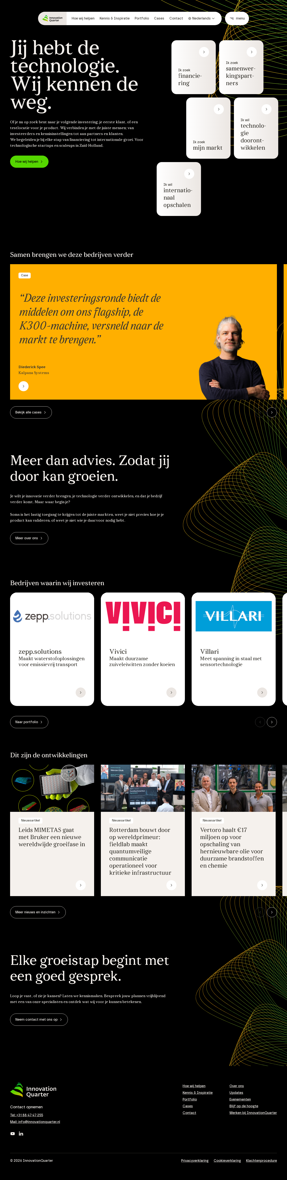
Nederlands (201, 18)
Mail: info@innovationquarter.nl (35, 1122)
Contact (176, 18)
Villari (209, 652)
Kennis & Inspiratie (115, 18)
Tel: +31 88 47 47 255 (26, 1115)
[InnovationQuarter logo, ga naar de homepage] (33, 1090)
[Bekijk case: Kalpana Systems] (23, 386)
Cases (159, 18)
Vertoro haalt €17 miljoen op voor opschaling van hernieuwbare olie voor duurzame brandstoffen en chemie (232, 848)
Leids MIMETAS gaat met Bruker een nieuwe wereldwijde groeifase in (51, 838)
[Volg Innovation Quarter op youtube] (12, 1133)
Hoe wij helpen (83, 18)
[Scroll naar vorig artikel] (260, 412)
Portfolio (142, 18)
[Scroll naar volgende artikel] (272, 412)
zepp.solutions (40, 652)
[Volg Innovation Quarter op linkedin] (21, 1133)
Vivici (118, 652)
